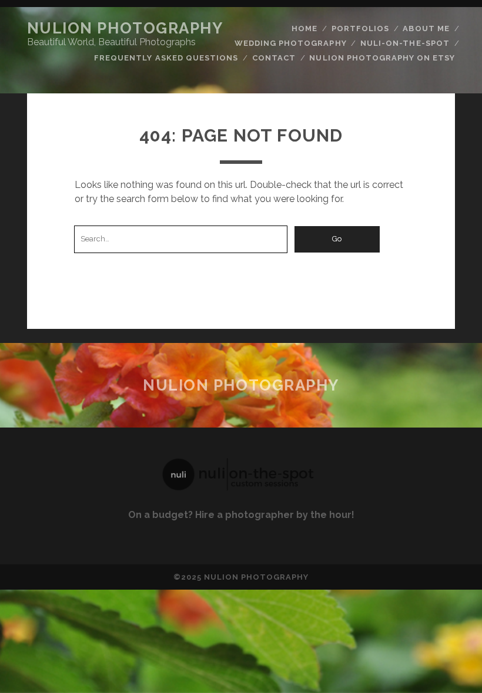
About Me (426, 28)
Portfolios (360, 28)
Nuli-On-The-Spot (405, 43)
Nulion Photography (125, 28)
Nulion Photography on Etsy (382, 57)
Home (304, 28)
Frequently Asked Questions (166, 57)
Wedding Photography (291, 43)
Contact (274, 57)
